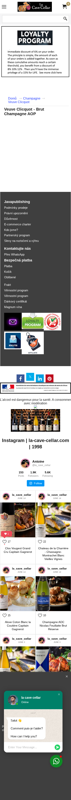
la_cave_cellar (21, 494)
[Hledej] (65, 19)
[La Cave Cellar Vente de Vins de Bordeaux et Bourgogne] (35, 7)
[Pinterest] (49, 378)
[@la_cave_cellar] (25, 463)
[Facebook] (20, 378)
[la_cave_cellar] (6, 496)
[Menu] (4, 7)
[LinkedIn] (40, 378)
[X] (30, 377)
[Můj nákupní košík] (64, 6)
